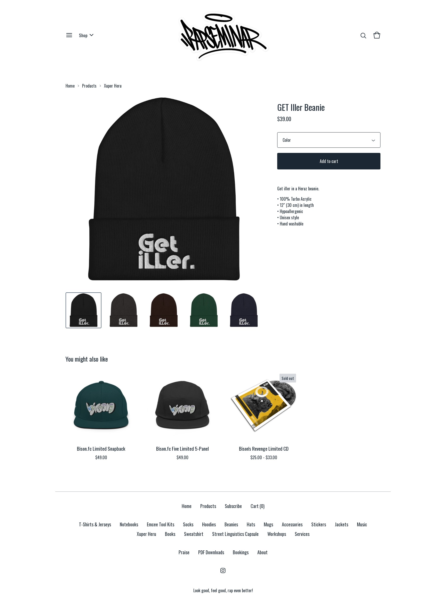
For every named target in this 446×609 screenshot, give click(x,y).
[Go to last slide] (73, 190)
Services (302, 533)
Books (170, 533)
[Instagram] (223, 570)
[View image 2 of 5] (123, 310)
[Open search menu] (363, 35)
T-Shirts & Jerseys (95, 524)
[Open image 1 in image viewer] (164, 190)
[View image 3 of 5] (163, 310)
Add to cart (329, 161)
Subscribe (233, 506)
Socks (188, 524)
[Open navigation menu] (69, 35)
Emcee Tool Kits (160, 524)
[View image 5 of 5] (244, 310)
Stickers (318, 524)
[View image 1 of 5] (83, 310)
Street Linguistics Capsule (235, 533)
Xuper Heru (113, 86)
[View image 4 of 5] (204, 310)
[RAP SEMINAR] (223, 35)
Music (362, 524)
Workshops (276, 533)
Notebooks (129, 524)
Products (89, 86)
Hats (251, 524)
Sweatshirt (193, 533)
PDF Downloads (211, 552)
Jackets (341, 524)
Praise (184, 552)
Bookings (241, 552)
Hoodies (209, 524)
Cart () (258, 506)
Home (70, 86)
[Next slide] (254, 190)
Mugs (268, 524)
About (262, 552)
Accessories (292, 524)
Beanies (231, 524)
